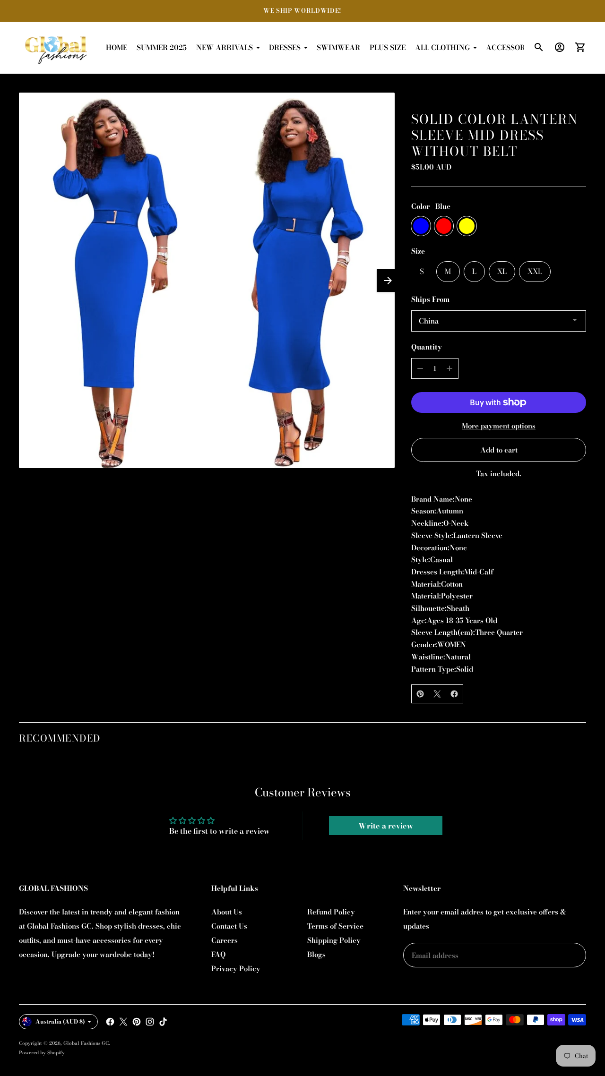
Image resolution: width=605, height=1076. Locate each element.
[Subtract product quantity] (420, 368)
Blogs (316, 954)
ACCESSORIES (511, 47)
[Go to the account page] (559, 47)
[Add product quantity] (449, 368)
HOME (116, 47)
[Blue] (421, 226)
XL (502, 271)
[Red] (444, 226)
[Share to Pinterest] (420, 693)
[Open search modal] (538, 47)
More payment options (499, 425)
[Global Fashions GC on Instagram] (150, 1021)
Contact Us (229, 926)
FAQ (218, 954)
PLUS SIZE (388, 47)
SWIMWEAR (338, 47)
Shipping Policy (334, 940)
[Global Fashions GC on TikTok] (163, 1021)
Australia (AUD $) (60, 1021)
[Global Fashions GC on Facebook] (110, 1021)
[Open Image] (207, 280)
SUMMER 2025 (162, 47)
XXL (534, 271)
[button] (388, 280)
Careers (224, 940)
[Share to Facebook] (454, 693)
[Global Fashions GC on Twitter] (123, 1021)
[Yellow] (466, 226)
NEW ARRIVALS (224, 47)
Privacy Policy (235, 968)
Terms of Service (335, 926)
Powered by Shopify (42, 1052)
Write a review (385, 825)
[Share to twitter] (437, 693)
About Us (226, 911)
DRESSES (285, 47)
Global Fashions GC (86, 1043)
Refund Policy (331, 911)
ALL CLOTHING (442, 47)
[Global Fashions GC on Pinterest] (136, 1021)
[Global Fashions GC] (57, 47)
